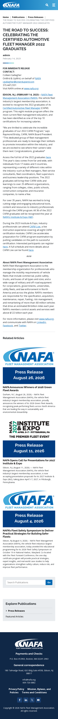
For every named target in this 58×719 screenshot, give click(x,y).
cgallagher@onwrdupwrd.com (18, 81)
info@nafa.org (29, 679)
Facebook (8, 325)
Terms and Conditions (34, 692)
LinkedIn (41, 322)
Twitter (22, 325)
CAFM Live (35, 226)
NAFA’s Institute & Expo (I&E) (18, 217)
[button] (47, 5)
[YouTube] (38, 700)
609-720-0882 (29, 682)
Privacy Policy (16, 689)
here (48, 157)
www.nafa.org (31, 88)
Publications (18, 17)
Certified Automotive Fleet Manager (21, 108)
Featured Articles (14, 616)
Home (6, 17)
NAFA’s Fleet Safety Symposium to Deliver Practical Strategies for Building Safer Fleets (28, 533)
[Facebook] (19, 700)
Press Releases (35, 17)
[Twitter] (32, 700)
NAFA (38, 78)
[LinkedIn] (25, 700)
